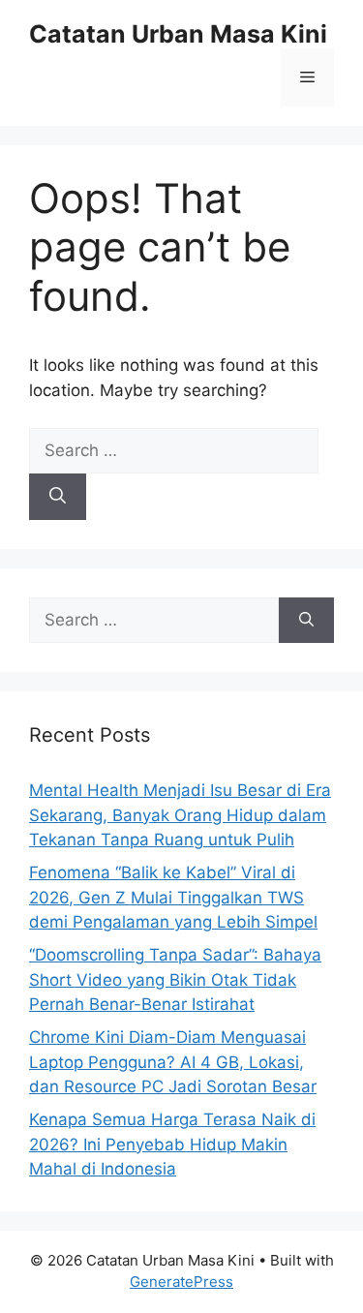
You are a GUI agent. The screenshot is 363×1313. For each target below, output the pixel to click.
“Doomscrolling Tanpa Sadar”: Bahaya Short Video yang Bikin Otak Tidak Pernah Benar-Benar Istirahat (175, 979)
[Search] (57, 496)
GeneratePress (181, 1281)
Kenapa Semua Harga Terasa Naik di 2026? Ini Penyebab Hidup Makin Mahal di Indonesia (172, 1144)
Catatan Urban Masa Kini (178, 33)
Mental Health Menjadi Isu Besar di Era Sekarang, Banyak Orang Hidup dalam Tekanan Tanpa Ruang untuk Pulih (180, 814)
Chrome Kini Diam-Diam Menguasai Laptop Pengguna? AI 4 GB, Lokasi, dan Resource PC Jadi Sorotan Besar (173, 1061)
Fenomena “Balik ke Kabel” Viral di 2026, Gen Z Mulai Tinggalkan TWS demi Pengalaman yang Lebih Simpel (173, 897)
